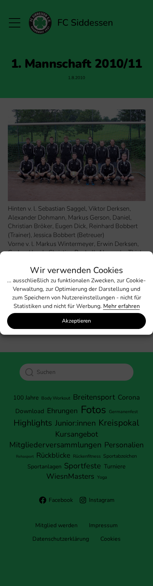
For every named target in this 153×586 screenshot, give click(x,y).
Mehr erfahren (121, 306)
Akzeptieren (76, 320)
